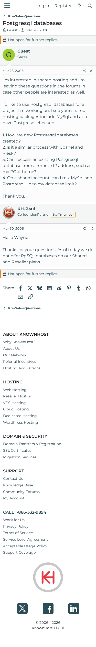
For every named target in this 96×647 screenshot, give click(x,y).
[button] (7, 6)
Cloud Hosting (16, 409)
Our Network (14, 355)
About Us (11, 348)
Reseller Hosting (18, 396)
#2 (91, 228)
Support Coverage (19, 552)
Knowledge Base (18, 485)
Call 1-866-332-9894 (24, 512)
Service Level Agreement (25, 539)
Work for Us (14, 519)
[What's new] (79, 6)
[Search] (89, 6)
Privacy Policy (15, 526)
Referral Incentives (19, 361)
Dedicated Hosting (20, 415)
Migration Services (19, 457)
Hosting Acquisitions (21, 368)
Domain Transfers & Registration (32, 444)
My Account (14, 498)
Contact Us (13, 478)
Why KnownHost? (19, 342)
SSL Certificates (17, 450)
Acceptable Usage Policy (25, 546)
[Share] (84, 71)
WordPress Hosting (20, 422)
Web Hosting (15, 389)
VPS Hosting (14, 402)
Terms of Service (18, 532)
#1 (91, 71)
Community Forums (21, 491)
